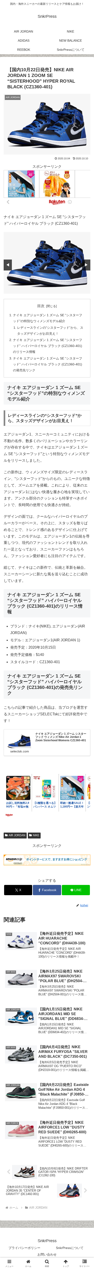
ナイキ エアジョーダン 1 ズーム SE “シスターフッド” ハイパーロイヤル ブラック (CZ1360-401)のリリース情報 (47, 346)
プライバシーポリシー (24, 1248)
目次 (40, 306)
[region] (47, 263)
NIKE (36, 835)
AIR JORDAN (17, 835)
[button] (85, 823)
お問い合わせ (47, 1254)
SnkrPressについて (70, 1248)
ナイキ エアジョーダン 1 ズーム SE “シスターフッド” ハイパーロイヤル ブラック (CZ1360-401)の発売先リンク (47, 364)
